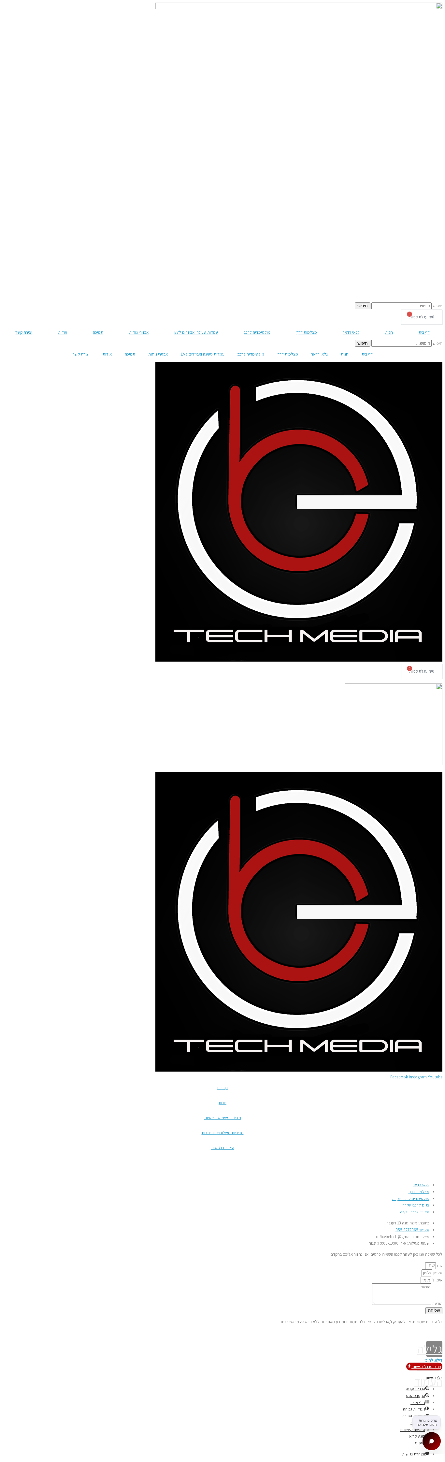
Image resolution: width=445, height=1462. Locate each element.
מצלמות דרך (306, 332)
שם (439, 1265)
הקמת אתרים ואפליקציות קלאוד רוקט (33, 1333)
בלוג (439, 1174)
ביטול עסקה (432, 1162)
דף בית (424, 332)
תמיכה (98, 332)
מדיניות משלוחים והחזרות (223, 1132)
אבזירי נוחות (139, 332)
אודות (62, 332)
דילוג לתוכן (433, 1360)
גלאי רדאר (351, 332)
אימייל (436, 1280)
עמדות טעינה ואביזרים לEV (196, 332)
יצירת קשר (23, 332)
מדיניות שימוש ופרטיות (222, 1117)
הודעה (436, 1303)
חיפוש (437, 306)
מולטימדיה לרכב (257, 332)
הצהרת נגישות (222, 1147)
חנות (389, 332)
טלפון (437, 1273)
